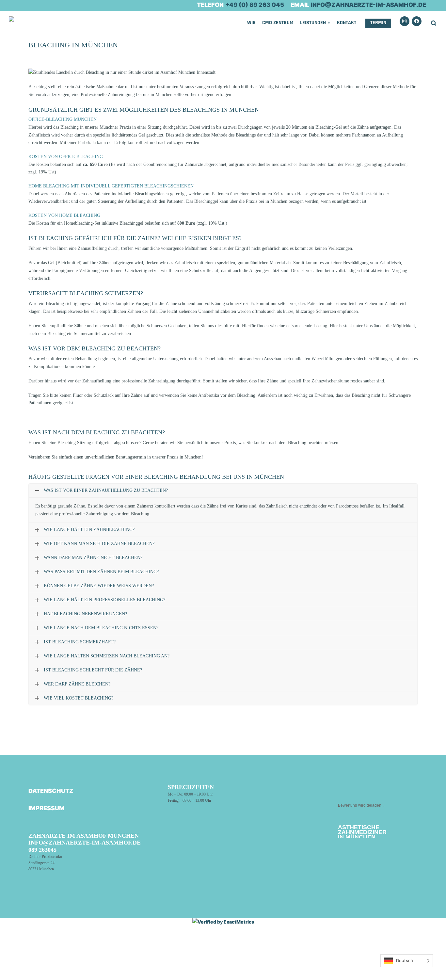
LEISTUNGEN (313, 22)
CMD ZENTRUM (278, 22)
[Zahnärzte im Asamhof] (18, 30)
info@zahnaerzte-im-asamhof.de (84, 842)
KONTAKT (346, 22)
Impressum (46, 808)
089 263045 (42, 849)
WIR (251, 22)
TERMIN (378, 22)
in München (362, 832)
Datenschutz (50, 791)
